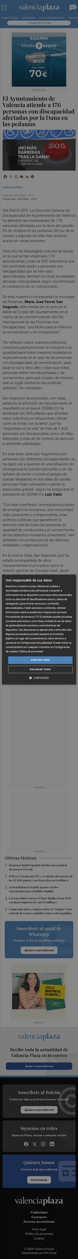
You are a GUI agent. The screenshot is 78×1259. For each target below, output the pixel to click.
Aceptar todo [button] (40, 660)
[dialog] (39, 629)
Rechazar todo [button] (40, 669)
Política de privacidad (31, 651)
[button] (39, 678)
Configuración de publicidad (36, 642)
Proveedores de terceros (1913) (24, 616)
